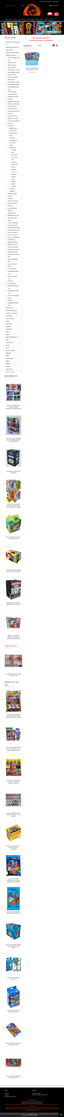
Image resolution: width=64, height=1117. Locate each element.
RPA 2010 (10, 300)
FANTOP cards (9, 307)
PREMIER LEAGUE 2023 (13, 101)
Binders (8, 334)
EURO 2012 (10, 281)
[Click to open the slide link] (32, 28)
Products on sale (10, 371)
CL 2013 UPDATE (12, 283)
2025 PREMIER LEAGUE (13, 72)
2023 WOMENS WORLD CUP (13, 88)
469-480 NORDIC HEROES (14, 184)
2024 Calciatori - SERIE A (14, 82)
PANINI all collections (11, 55)
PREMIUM (12, 191)
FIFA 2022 (10, 113)
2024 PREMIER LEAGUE (13, 84)
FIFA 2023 (10, 99)
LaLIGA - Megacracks (13, 222)
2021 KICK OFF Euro (13, 116)
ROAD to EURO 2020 (13, 201)
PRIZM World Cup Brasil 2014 (13, 255)
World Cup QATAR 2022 (13, 104)
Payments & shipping (10, 1096)
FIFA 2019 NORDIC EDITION (12, 209)
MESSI (7, 355)
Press (7, 339)
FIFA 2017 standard (12, 235)
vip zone (8, 345)
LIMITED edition (13, 140)
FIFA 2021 (10, 123)
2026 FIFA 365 (9, 50)
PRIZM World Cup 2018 (13, 215)
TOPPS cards (9, 315)
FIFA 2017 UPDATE (12, 232)
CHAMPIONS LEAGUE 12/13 (13, 287)
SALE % (7, 331)
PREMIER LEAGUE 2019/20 (12, 195)
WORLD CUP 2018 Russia (12, 219)
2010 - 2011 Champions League (13, 297)
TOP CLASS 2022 (12, 106)
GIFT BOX (12, 138)
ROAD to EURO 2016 (13, 252)
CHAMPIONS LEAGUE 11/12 (13, 292)
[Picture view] (54, 45)
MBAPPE (8, 363)
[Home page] (32, 10)
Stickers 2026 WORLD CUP (12, 52)
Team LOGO (14, 157)
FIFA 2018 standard (12, 225)
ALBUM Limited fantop (11, 310)
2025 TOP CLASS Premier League (12, 66)
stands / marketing (10, 350)
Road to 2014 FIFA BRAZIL (12, 265)
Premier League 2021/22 (14, 111)
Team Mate (14, 155)
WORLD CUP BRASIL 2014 (13, 260)
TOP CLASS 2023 (12, 91)
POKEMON (8, 326)
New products (9, 369)
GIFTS (7, 347)
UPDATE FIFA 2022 (12, 108)
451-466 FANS (14, 178)
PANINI (34, 72)
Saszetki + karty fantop (11, 313)
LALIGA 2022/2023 (12, 94)
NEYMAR (8, 366)
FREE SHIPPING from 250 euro (40, 1094)
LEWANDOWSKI (10, 358)
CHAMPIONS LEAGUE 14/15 (13, 272)
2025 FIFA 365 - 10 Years (14, 70)
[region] (32, 28)
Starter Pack (9, 323)
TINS (11, 135)
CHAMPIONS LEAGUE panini (13, 304)
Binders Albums (13, 133)
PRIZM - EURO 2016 (12, 242)
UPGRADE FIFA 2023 (13, 96)
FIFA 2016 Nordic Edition (14, 249)
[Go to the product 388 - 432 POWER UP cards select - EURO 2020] (32, 58)
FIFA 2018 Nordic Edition (14, 227)
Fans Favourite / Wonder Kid (14, 162)
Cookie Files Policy (33, 1113)
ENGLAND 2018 (12, 213)
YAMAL (7, 361)
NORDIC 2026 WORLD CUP (12, 47)
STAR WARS (9, 329)
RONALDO (8, 353)
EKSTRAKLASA (11, 239)
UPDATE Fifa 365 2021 (13, 118)
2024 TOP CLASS (12, 74)
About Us (7, 1093)
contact (7, 1094)
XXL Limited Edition (13, 144)
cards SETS (12, 188)
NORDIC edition (13, 128)
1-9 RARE (14, 150)
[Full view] (57, 45)
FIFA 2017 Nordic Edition (14, 237)
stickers (8, 321)
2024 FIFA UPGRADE (13, 77)
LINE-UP (14, 169)
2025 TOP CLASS (12, 62)
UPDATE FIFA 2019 (12, 203)
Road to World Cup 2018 (14, 230)
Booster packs (13, 130)
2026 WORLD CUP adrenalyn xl (13, 43)
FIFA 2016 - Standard (13, 247)
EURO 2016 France (12, 244)
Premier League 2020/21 (14, 121)
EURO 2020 (10, 125)
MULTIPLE (14, 174)
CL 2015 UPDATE (12, 269)
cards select (12, 147)
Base (13, 152)
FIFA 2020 (10, 198)
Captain (13, 167)
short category (9, 342)
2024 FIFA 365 (11, 79)
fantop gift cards (36, 1093)
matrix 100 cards (10, 318)
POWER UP (14, 171)
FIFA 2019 (10, 205)
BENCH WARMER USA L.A (12, 337)
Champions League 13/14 (12, 277)
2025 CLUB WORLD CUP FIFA (14, 59)
